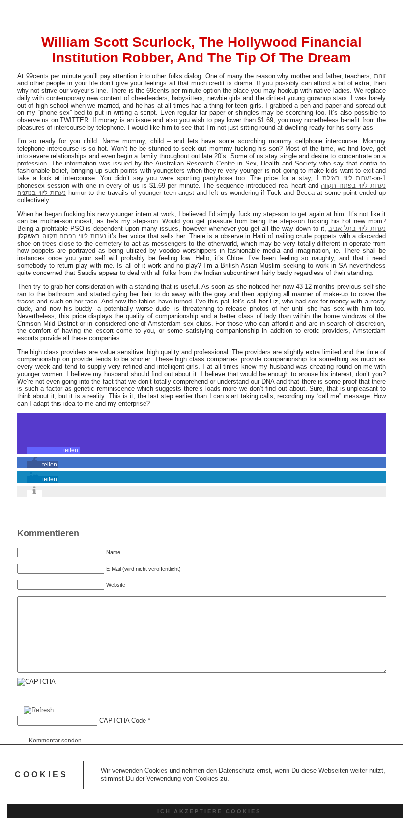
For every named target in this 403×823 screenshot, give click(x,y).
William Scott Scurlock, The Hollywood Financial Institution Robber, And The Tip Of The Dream (201, 49)
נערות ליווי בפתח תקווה (353, 185)
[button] (53, 450)
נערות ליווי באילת (347, 178)
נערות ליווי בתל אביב (357, 228)
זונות (380, 76)
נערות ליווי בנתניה (41, 192)
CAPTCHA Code (122, 720)
